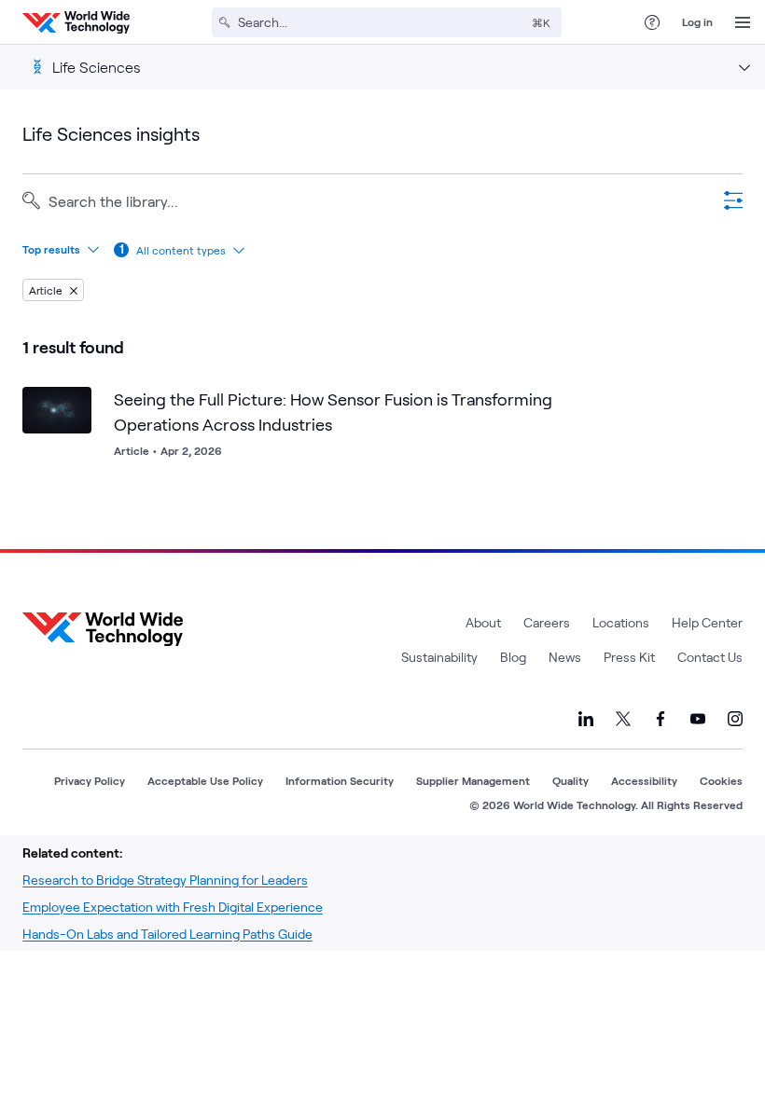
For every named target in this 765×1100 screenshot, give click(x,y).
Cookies (721, 780)
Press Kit (629, 657)
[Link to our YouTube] (697, 718)
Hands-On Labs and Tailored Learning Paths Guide (167, 934)
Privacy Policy (89, 780)
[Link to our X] (623, 718)
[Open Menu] (742, 22)
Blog (513, 657)
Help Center (707, 622)
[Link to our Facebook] (660, 718)
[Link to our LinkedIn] (585, 718)
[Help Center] (652, 22)
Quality (570, 780)
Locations (620, 622)
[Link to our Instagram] (735, 718)
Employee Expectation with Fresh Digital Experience (172, 906)
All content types (181, 249)
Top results (51, 248)
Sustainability (439, 657)
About (483, 622)
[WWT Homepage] (76, 22)
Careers (546, 622)
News (565, 657)
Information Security (339, 780)
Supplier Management (473, 780)
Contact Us (710, 657)
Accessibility (644, 780)
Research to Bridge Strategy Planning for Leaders (165, 879)
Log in (697, 21)
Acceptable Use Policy (205, 780)
